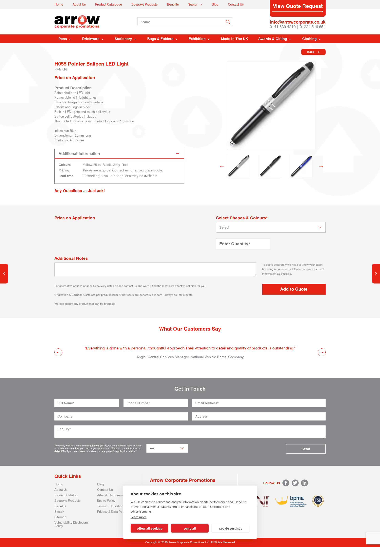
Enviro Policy (106, 500)
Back (311, 52)
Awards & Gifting (272, 39)
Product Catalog (66, 495)
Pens (62, 39)
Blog (215, 4)
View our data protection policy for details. (113, 451)
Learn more (138, 517)
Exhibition (197, 39)
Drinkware (90, 39)
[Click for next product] (376, 273)
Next (321, 166)
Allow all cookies (149, 528)
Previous (222, 166)
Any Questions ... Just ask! (79, 190)
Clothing (309, 39)
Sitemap (60, 517)
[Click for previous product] (4, 273)
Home (58, 4)
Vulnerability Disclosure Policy (71, 524)
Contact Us (236, 4)
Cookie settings (230, 528)
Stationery (123, 39)
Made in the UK (234, 39)
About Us (79, 4)
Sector (192, 4)
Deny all (190, 528)
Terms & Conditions (111, 506)
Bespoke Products (144, 4)
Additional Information (79, 153)
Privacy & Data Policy (112, 512)
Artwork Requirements (113, 495)
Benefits (173, 4)
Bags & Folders (160, 39)
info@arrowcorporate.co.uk (297, 22)
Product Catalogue (108, 4)
